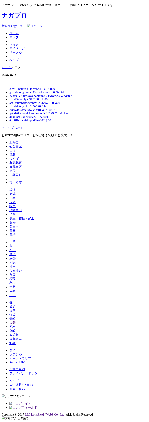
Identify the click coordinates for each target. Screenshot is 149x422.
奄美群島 (15, 339)
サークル (15, 52)
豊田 (12, 230)
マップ (14, 37)
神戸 (12, 266)
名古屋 (14, 226)
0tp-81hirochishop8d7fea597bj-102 (31, 120)
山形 (12, 150)
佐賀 (12, 314)
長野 (12, 202)
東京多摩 (15, 182)
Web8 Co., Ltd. (56, 414)
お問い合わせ (18, 389)
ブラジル (15, 354)
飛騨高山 (15, 210)
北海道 (14, 142)
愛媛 (12, 306)
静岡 (12, 214)
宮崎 (12, 331)
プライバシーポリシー (24, 373)
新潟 (12, 194)
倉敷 (12, 287)
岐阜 (12, 206)
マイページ (17, 48)
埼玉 (12, 171)
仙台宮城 (15, 146)
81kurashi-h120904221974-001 (28, 116)
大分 (12, 322)
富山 (12, 246)
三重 (12, 242)
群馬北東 (15, 162)
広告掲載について (21, 385)
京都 (12, 258)
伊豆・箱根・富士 (21, 218)
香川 (12, 302)
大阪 (12, 262)
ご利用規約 (17, 369)
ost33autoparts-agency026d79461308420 (34, 102)
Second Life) (17, 362)
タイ (12, 350)
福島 (12, 154)
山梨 (12, 198)
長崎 (12, 318)
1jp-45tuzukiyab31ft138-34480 (28, 99)
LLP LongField (35, 414)
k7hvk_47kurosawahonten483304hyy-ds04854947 (40, 95)
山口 (12, 295)
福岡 (12, 310)
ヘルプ (14, 60)
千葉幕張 (15, 175)
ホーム (14, 33)
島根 (12, 282)
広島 (12, 291)
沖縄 (12, 343)
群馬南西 (15, 166)
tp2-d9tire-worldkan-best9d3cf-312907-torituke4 (39, 113)
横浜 (12, 189)
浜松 (12, 222)
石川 (12, 250)
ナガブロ (14, 15)
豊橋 (12, 234)
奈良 (12, 274)
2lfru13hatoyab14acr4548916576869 (32, 88)
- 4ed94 (14, 44)
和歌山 (14, 278)
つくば (14, 158)
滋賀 (12, 254)
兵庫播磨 (15, 270)
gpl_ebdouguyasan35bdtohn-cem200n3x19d (36, 92)
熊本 (12, 326)
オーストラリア (20, 358)
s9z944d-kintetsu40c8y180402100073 (32, 109)
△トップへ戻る (12, 128)
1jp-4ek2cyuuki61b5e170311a (28, 106)
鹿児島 (14, 335)
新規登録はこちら (14, 26)
